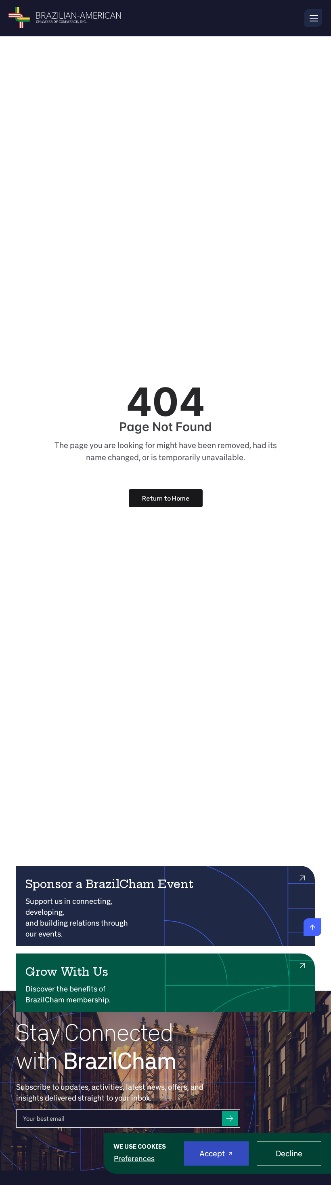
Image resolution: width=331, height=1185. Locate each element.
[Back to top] (312, 927)
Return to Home (165, 498)
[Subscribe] (230, 1118)
